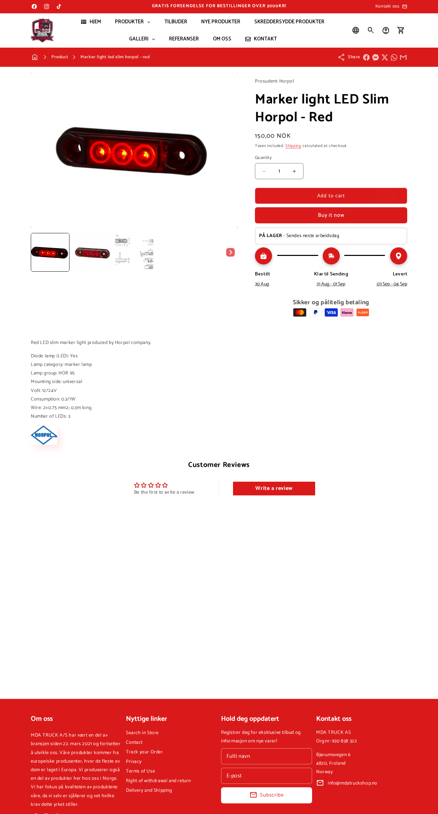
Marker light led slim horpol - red (115, 57)
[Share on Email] (403, 57)
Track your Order (144, 752)
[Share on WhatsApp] (394, 57)
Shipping (293, 146)
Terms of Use (140, 771)
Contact (134, 743)
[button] (370, 30)
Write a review (273, 488)
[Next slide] (230, 252)
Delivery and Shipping (149, 790)
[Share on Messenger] (375, 57)
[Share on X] (385, 57)
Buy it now (331, 215)
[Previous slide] (38, 252)
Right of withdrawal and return (158, 781)
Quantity (263, 158)
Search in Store (142, 733)
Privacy (133, 762)
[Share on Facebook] (366, 57)
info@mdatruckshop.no (352, 783)
